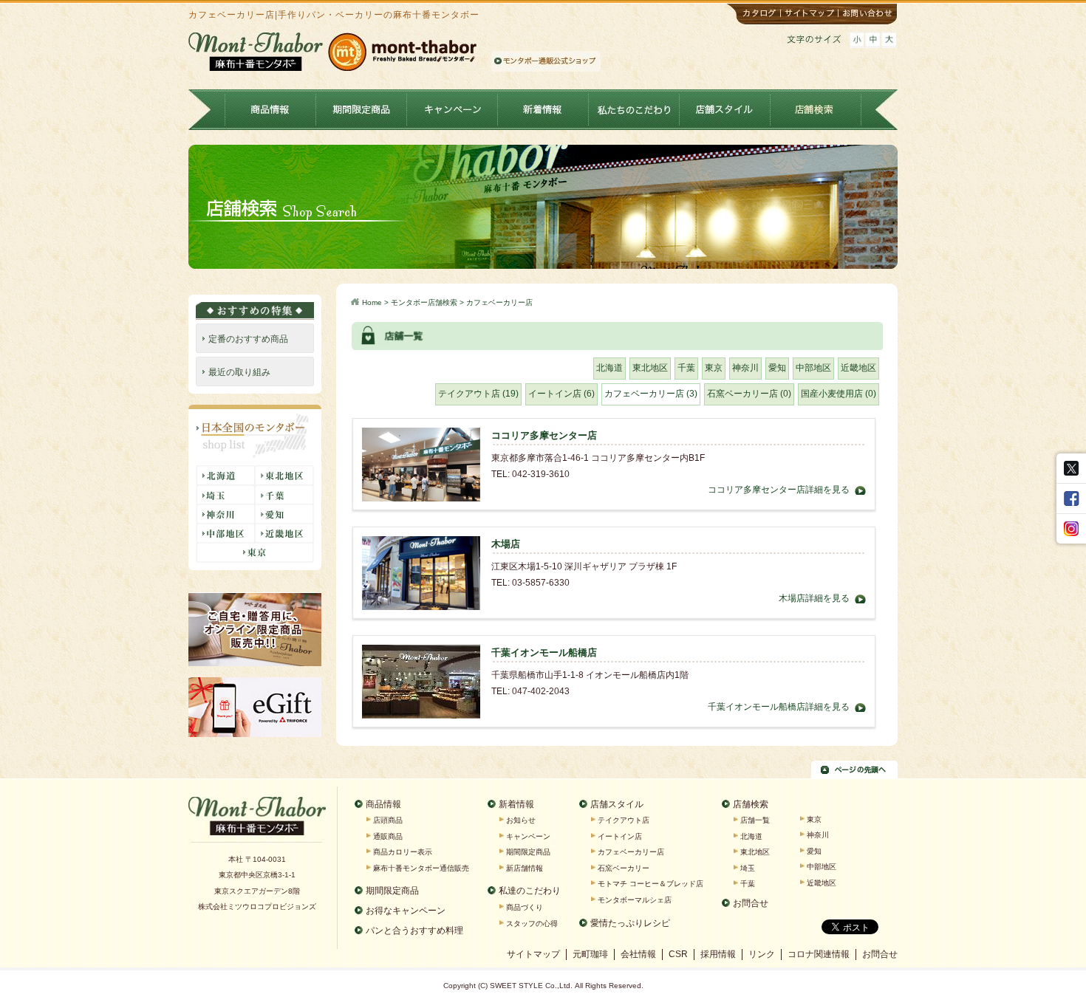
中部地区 (813, 368)
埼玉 (747, 868)
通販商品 (388, 836)
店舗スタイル (725, 109)
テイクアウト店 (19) (478, 393)
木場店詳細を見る (814, 598)
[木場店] (421, 543)
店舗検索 (816, 109)
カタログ (753, 14)
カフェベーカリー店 (631, 852)
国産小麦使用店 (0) (838, 393)
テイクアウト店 (623, 820)
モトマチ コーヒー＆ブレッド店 (650, 884)
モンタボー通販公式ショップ (546, 61)
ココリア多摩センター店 (544, 435)
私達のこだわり (530, 890)
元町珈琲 (590, 954)
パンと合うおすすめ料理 (414, 930)
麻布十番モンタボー (257, 820)
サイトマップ (811, 14)
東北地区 (650, 368)
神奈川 (745, 368)
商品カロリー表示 (402, 852)
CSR (678, 954)
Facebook (1071, 498)
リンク (761, 954)
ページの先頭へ (854, 769)
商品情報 (270, 109)
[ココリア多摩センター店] (421, 435)
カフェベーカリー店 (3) (650, 393)
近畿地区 (858, 368)
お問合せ (750, 903)
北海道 (609, 368)
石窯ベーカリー (623, 868)
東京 (714, 368)
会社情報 (638, 954)
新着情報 (543, 109)
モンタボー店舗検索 (424, 302)
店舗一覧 (755, 820)
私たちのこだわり (634, 109)
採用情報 (718, 954)
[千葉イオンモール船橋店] (421, 652)
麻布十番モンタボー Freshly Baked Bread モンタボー (332, 51)
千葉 (686, 368)
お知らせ (521, 820)
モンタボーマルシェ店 (635, 900)
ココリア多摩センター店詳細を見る (779, 489)
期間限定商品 (361, 109)
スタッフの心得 (532, 923)
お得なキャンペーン (405, 910)
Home (372, 302)
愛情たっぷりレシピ (630, 923)
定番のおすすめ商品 (248, 339)
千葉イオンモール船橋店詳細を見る (779, 707)
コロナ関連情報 (819, 954)
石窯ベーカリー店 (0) (749, 393)
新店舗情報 (524, 868)
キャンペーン (452, 109)
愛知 (777, 368)
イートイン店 (620, 836)
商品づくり (524, 907)
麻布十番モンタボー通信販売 (421, 868)
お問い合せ (869, 14)
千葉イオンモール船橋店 (544, 652)
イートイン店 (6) (561, 393)
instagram (1071, 529)
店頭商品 (388, 820)
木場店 (505, 543)
